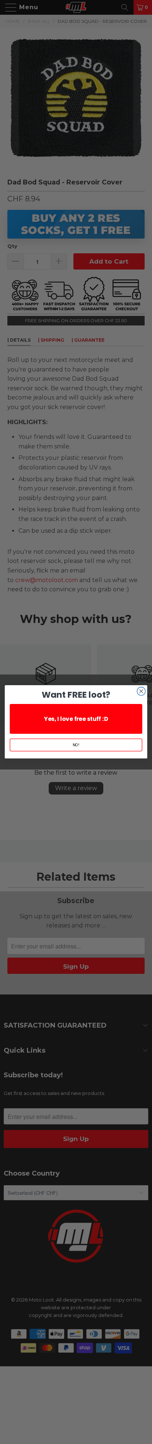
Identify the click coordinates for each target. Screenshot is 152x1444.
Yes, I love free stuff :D (76, 719)
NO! (76, 745)
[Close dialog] (141, 691)
